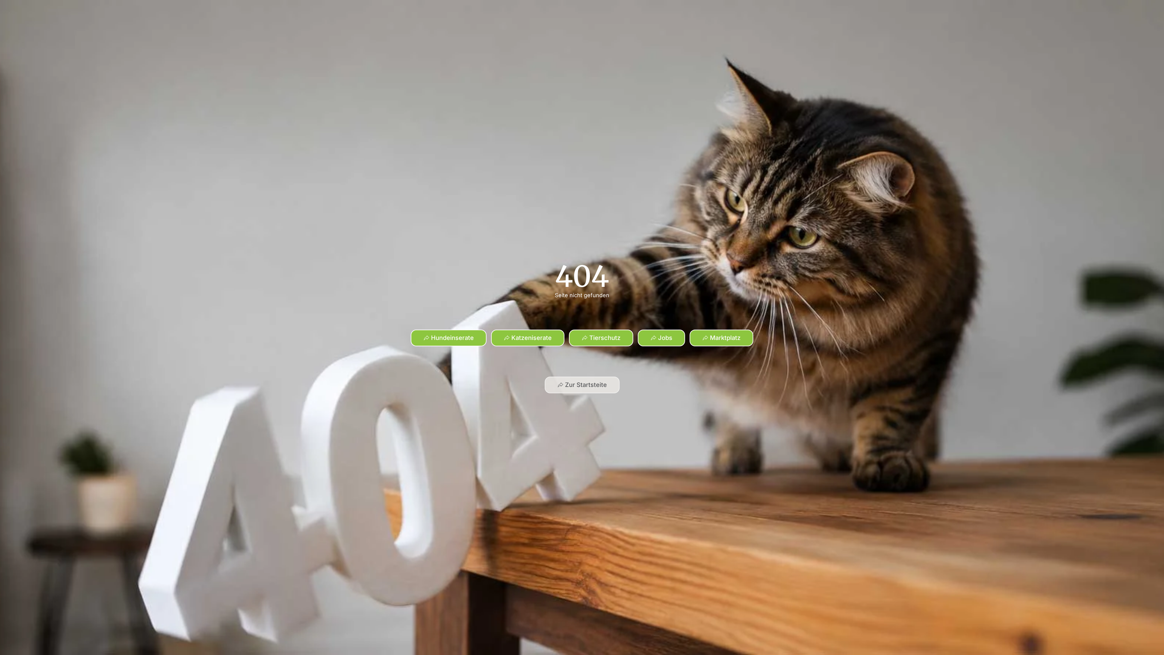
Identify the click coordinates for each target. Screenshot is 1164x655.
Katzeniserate (531, 337)
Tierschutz (604, 337)
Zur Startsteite (586, 384)
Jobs (665, 337)
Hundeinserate (452, 337)
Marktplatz (725, 337)
